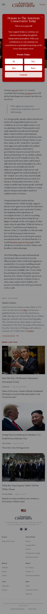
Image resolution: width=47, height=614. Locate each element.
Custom (23, 74)
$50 (14, 68)
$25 (33, 61)
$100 (33, 68)
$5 (14, 61)
